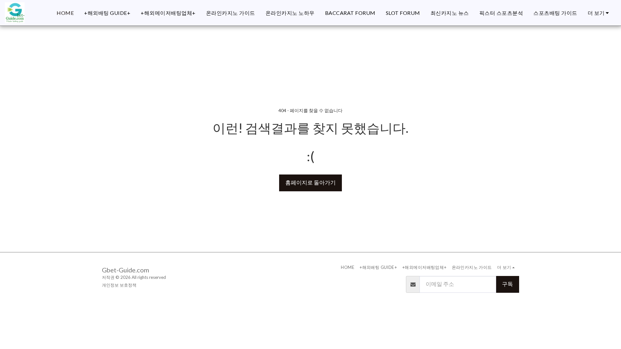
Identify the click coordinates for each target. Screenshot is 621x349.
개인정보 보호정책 (119, 285)
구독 (507, 284)
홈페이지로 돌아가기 (310, 182)
